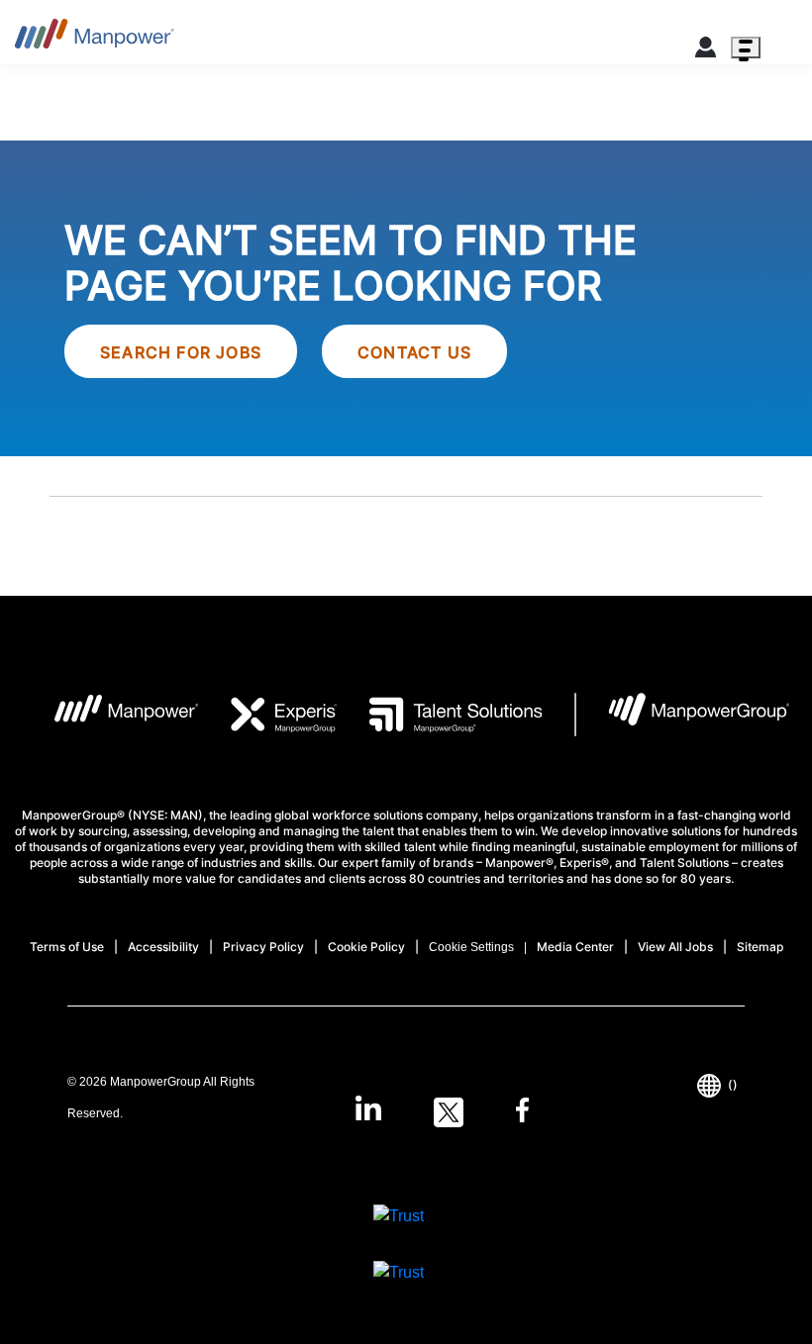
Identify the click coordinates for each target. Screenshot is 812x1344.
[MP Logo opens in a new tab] (111, 714)
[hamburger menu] (746, 47)
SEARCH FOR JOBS (180, 352)
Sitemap (760, 946)
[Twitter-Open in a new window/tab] (448, 1112)
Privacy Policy (263, 946)
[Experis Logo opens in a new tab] (268, 714)
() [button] (733, 1084)
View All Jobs (675, 946)
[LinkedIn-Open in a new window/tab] (368, 1110)
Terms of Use (67, 946)
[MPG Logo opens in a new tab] (682, 714)
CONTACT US (414, 352)
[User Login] (706, 50)
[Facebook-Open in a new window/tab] (522, 1112)
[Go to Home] (94, 39)
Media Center (575, 946)
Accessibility (163, 946)
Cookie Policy (366, 946)
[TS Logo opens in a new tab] (440, 714)
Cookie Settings (471, 947)
